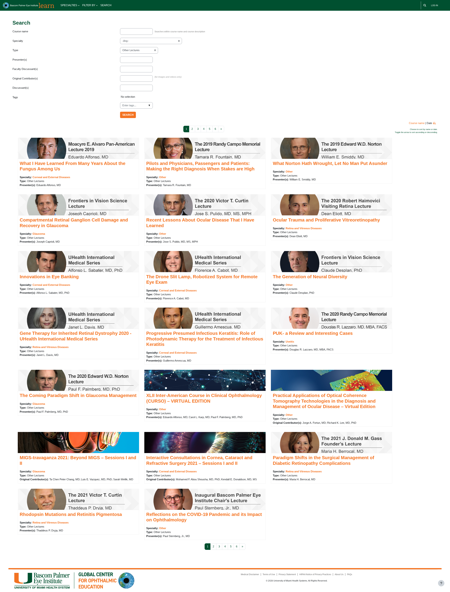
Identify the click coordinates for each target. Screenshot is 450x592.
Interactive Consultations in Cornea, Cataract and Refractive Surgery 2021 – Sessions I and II (199, 460)
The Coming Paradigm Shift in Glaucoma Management (78, 395)
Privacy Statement (287, 574)
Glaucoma (39, 233)
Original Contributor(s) (25, 78)
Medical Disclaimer (250, 574)
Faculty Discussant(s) (25, 68)
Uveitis (290, 341)
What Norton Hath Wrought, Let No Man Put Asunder (330, 163)
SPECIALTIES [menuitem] (68, 5)
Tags (15, 97)
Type (15, 50)
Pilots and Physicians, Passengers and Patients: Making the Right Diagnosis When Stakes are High (200, 166)
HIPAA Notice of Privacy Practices (315, 574)
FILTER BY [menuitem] (88, 5)
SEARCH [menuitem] (105, 5)
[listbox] (279, 98)
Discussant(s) (20, 87)
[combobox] (136, 105)
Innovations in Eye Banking (49, 276)
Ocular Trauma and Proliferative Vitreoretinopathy (326, 220)
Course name (20, 31)
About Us (339, 574)
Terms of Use (269, 574)
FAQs (349, 574)
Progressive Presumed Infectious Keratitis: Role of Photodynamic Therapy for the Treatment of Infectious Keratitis (204, 339)
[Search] (425, 5)
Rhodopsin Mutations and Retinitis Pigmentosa (71, 514)
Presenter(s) (19, 59)
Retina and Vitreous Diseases (304, 228)
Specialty (17, 40)
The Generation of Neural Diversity (310, 276)
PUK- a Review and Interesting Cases (313, 333)
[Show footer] (441, 583)
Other (162, 177)
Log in (434, 5)
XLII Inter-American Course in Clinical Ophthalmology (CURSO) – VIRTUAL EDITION (204, 398)
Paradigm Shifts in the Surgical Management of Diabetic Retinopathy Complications (323, 460)
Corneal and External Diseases (51, 177)
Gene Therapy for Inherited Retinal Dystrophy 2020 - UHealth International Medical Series (75, 336)
